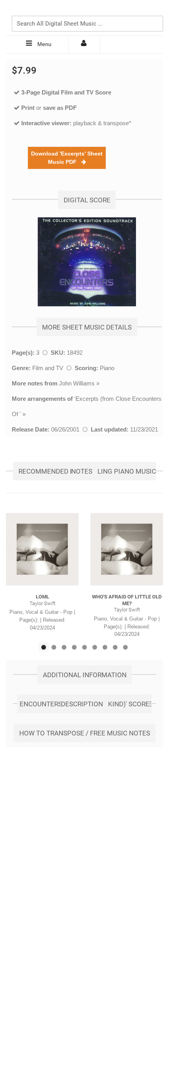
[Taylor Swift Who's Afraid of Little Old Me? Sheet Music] (127, 549)
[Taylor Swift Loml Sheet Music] (42, 549)
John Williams (77, 383)
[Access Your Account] (84, 44)
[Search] (155, 11)
